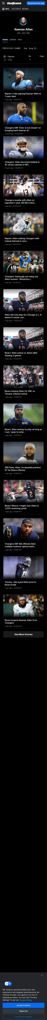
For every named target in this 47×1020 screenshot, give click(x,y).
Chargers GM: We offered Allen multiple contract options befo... (20, 545)
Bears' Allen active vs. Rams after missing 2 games (21, 354)
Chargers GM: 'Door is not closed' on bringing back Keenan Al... (23, 129)
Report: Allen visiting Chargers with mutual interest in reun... (22, 239)
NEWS (5, 40)
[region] (23, 996)
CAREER (12, 40)
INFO (20, 40)
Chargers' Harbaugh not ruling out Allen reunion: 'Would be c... (21, 277)
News (25, 9)
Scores (16, 9)
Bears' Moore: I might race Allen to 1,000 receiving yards (22, 507)
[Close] (42, 975)
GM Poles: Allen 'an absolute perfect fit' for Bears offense (23, 468)
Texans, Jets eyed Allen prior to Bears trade (20, 583)
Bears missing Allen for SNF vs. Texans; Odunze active (20, 392)
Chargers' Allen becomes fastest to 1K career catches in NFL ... (22, 163)
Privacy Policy (26, 1000)
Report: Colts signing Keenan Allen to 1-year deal (23, 95)
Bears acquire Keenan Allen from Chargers (21, 621)
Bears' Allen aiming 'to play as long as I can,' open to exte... (23, 430)
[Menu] (3, 3)
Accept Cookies (23, 1005)
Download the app (36, 3)
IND (28, 33)
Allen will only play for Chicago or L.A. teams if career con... (23, 316)
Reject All (23, 1011)
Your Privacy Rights (23, 1017)
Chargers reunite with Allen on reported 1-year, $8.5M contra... (20, 201)
